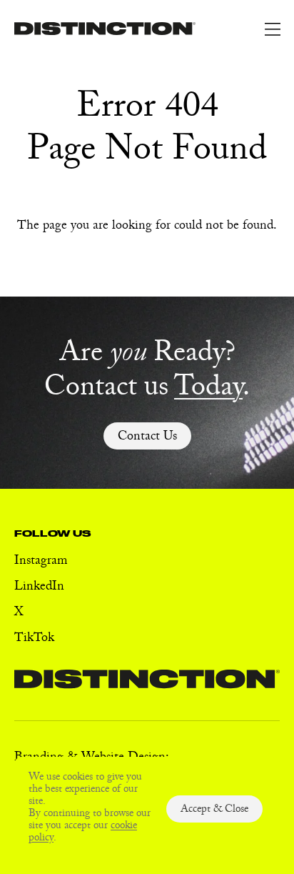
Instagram (41, 562)
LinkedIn (39, 588)
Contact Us (147, 438)
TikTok (34, 639)
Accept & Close (214, 810)
